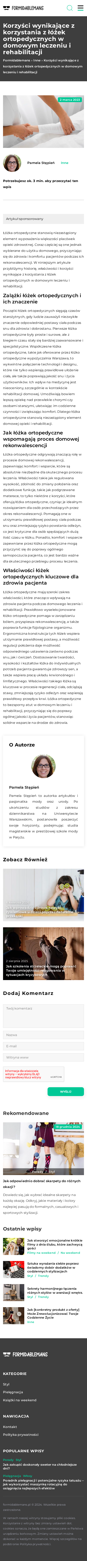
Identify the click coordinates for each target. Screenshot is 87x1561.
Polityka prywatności (20, 1435)
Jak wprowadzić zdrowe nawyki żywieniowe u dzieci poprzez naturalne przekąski (39, 912)
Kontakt (10, 1427)
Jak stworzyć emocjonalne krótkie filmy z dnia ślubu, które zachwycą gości (55, 1244)
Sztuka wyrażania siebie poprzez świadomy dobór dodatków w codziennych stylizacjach (53, 1267)
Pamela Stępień (41, 163)
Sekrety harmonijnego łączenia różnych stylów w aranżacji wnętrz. (55, 1291)
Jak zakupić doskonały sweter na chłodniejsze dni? (40, 1466)
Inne (65, 163)
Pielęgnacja (13, 1392)
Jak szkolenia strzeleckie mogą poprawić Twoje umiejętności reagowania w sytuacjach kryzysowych (41, 970)
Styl (6, 1384)
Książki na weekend (20, 1400)
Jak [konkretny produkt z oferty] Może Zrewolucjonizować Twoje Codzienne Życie (53, 1313)
